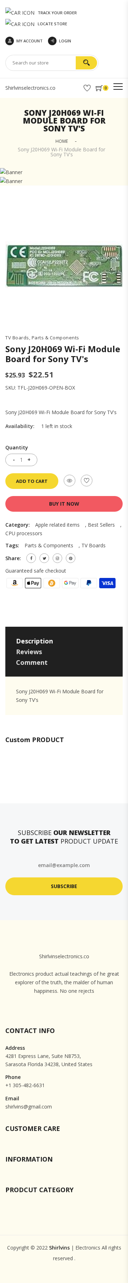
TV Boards (93, 545)
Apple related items (57, 524)
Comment (32, 662)
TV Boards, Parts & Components (42, 337)
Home (61, 141)
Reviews (29, 651)
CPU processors (23, 533)
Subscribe (64, 886)
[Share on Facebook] (31, 558)
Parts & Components (49, 545)
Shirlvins (59, 1247)
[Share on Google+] (57, 558)
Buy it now (64, 503)
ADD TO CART (32, 481)
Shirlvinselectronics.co (30, 87)
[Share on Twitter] (44, 558)
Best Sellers (101, 524)
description (34, 641)
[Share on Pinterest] (70, 558)
